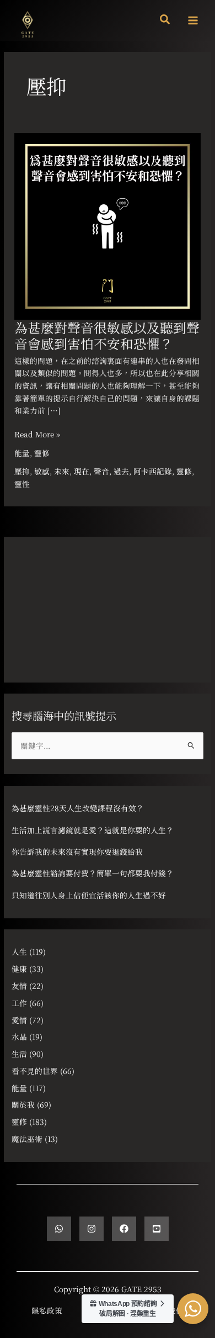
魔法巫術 (27, 1138)
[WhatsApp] (59, 1229)
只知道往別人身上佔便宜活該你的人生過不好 (89, 895)
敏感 (42, 471)
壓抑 (22, 471)
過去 (121, 471)
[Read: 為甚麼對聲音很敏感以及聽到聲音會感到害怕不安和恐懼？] (107, 224)
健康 (19, 968)
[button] (165, 20)
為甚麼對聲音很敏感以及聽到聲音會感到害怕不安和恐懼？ (107, 335)
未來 (61, 471)
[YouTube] (156, 1229)
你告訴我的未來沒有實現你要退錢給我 (77, 851)
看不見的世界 (35, 1070)
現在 (81, 471)
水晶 (19, 1036)
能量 (22, 452)
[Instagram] (91, 1229)
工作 (19, 1002)
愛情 (19, 1019)
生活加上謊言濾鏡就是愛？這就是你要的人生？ (93, 829)
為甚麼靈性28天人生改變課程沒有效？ (78, 807)
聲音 (101, 471)
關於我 (23, 1104)
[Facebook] (124, 1229)
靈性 (22, 483)
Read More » (37, 434)
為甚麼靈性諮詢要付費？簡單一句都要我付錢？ (93, 873)
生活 (19, 1053)
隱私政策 (46, 1310)
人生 (19, 951)
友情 (19, 985)
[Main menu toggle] (193, 20)
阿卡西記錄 (152, 471)
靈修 (42, 452)
